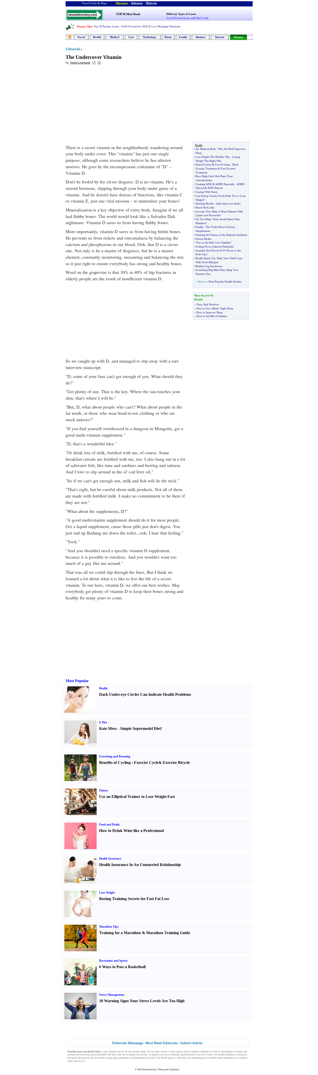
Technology (150, 37)
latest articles (161, 1051)
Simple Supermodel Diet (140, 728)
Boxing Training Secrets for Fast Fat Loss (134, 899)
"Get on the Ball (205, 242)
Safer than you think (228, 203)
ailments (230, 1054)
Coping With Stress (206, 191)
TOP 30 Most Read (128, 14)
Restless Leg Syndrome (209, 266)
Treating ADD (204, 184)
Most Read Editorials (162, 1043)
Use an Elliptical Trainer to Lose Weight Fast (137, 796)
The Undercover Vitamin (93, 57)
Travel (81, 37)
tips (123, 1054)
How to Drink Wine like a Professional (131, 830)
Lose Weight (107, 892)
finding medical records (143, 1058)
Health (97, 37)
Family (183, 37)
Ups (204, 254)
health (136, 1051)
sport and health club (101, 1054)
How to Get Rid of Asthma (212, 316)
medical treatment (200, 1051)
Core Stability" (223, 242)
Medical (114, 37)
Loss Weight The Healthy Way (213, 156)
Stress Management (111, 994)
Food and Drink (109, 824)
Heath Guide (93, 1051)
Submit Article (191, 1043)
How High (201, 176)
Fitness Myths (203, 238)
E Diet (103, 722)
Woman (238, 37)
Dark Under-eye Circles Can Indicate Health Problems (145, 694)
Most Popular (77, 681)
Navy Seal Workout (208, 304)
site (119, 1051)
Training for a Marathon (120, 933)
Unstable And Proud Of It (210, 250)
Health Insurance (110, 858)
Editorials (73, 49)
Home (168, 37)
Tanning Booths (205, 203)
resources (242, 1054)
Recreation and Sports (113, 960)
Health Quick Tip (205, 258)
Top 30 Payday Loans (106, 26)
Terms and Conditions (168, 1069)
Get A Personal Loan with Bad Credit (187, 17)
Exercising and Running (114, 756)
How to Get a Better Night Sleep (215, 308)
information (227, 1051)
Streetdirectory (150, 1069)
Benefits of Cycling (115, 762)
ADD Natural (215, 187)
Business (200, 37)
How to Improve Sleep (210, 312)
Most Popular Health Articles (224, 281)
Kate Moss (108, 728)
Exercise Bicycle (176, 762)
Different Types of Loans (181, 13)
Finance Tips (84, 26)
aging (116, 1058)
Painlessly (228, 246)
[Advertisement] (106, 104)
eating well (134, 1054)
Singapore (122, 2)
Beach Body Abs (205, 207)
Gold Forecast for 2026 (134, 26)
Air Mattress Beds (206, 148)
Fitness (103, 790)
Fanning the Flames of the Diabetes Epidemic (221, 234)
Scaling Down (204, 246)
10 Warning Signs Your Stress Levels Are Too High (142, 1001)
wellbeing (174, 1054)
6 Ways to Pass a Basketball (122, 967)
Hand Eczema (203, 164)
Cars (131, 37)
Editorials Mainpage (127, 1043)
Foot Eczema (222, 164)
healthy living (105, 1058)
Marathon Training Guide (168, 933)
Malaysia (151, 2)
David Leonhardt (80, 62)
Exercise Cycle (146, 762)
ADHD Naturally (225, 184)
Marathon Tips (109, 926)
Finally (199, 226)
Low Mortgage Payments (166, 26)
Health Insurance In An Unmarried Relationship (140, 865)
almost (217, 246)
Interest (219, 37)
